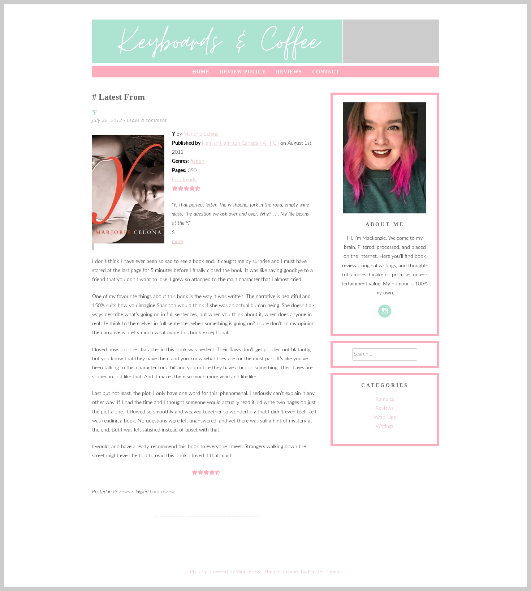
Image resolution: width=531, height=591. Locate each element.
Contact (325, 72)
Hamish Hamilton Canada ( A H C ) (240, 143)
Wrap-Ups (385, 417)
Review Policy (243, 72)
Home (201, 72)
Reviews (289, 72)
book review (162, 491)
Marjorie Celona (201, 134)
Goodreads (184, 179)
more (177, 241)
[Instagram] (384, 311)
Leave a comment (147, 120)
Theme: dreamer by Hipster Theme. (302, 571)
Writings (385, 426)
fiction (197, 161)
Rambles (385, 399)
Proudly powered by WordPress (225, 571)
